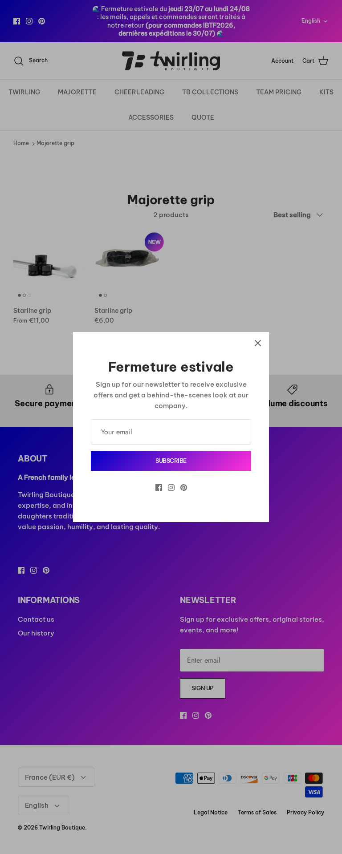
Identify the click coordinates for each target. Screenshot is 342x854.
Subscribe (171, 460)
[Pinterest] (183, 487)
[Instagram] (171, 487)
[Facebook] (158, 487)
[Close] (258, 343)
